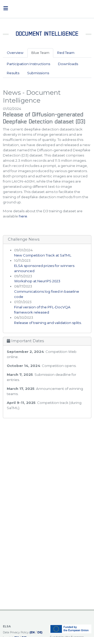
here (23, 216)
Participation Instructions (28, 64)
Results (13, 73)
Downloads (68, 64)
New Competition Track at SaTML (42, 255)
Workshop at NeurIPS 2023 (37, 281)
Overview (15, 53)
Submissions (38, 73)
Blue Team (40, 53)
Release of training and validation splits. (48, 323)
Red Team (65, 53)
